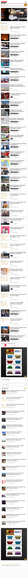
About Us (4, 564)
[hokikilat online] (18, 351)
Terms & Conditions (15, 564)
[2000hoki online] (18, 367)
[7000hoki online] (10, 362)
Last (18, 345)
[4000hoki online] (10, 372)
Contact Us (8, 564)
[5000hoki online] (18, 356)
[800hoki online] (10, 367)
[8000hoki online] (10, 351)
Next (14, 345)
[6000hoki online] (18, 372)
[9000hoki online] (18, 362)
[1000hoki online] (10, 356)
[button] (3, 14)
